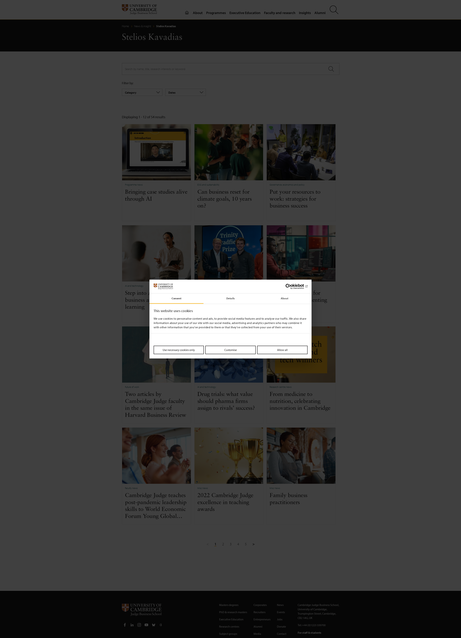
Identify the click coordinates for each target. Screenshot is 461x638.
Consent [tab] (177, 298)
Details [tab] (230, 298)
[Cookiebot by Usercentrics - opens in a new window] (292, 286)
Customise (230, 350)
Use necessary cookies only (179, 350)
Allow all (282, 350)
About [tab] (284, 298)
